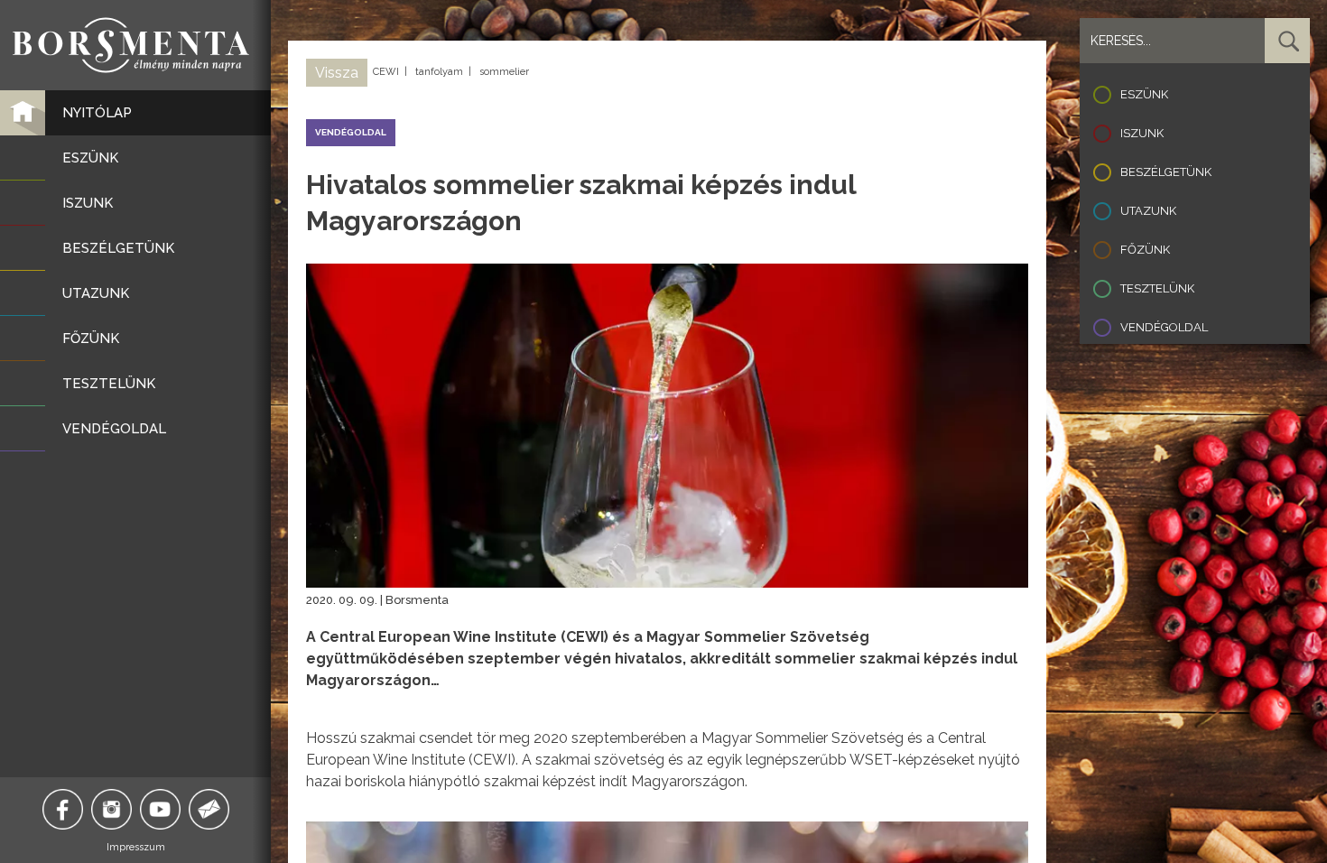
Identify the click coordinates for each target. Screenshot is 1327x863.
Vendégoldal (1164, 327)
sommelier (504, 72)
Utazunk (1148, 211)
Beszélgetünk (1165, 172)
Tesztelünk (1157, 288)
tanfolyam (439, 72)
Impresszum (136, 847)
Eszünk (1144, 94)
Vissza (336, 72)
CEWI (386, 72)
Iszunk (1142, 133)
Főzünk (1145, 249)
